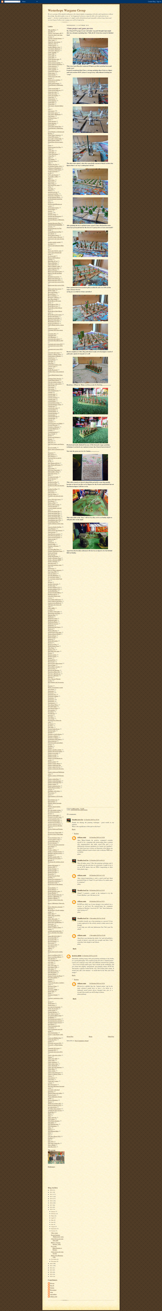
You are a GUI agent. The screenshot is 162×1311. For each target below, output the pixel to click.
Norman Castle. (52, 730)
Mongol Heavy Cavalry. (54, 667)
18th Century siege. (53, 112)
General (50, 540)
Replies (76, 833)
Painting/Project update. (54, 787)
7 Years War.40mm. (53, 154)
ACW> (49, 187)
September (54, 1228)
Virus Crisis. (51, 1079)
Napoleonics (51, 699)
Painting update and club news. (56, 768)
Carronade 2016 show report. (55, 330)
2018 (51, 1207)
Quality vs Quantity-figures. (55, 851)
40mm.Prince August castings (55, 142)
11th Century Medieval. (54, 49)
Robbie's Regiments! (53, 865)
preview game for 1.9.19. (54, 824)
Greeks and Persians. (53, 556)
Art (49, 249)
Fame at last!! (51, 492)
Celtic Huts (50, 363)
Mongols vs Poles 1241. (54, 672)
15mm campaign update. (54, 62)
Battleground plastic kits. (54, 278)
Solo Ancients (51, 958)
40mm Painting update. (54, 140)
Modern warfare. (52, 655)
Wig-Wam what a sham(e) (54, 1108)
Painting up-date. (52, 756)
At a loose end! (52, 256)
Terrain (50, 1001)
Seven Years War (52, 938)
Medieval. (50, 639)
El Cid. (49, 480)
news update (51, 718)
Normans (50, 732)
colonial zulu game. (53, 408)
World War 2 (51, 1112)
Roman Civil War (52, 870)
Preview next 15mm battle (54, 832)
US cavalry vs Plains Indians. (55, 1045)
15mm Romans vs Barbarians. (55, 85)
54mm (49, 145)
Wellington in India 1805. (54, 1103)
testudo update (51, 1010)
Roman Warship (52, 893)
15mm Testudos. (52, 100)
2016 (51, 1203)
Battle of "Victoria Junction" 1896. (56, 1243)
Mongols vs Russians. (53, 675)
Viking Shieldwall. (52, 1065)
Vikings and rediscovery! (54, 1072)
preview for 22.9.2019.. (54, 822)
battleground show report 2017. (56, 282)
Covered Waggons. (53, 425)
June (52, 1222)
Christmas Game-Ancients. (54, 378)
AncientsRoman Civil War (54, 232)
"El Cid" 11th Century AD (54, 33)
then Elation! (51, 1024)
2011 (51, 1192)
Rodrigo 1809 (51, 867)
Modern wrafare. (52, 656)
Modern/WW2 (51, 660)
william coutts (53, 1296)
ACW (49, 178)
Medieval (50, 629)
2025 (51, 1274)
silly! (49, 950)
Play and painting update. (54, 810)
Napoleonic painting (53, 696)
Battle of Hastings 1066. (54, 266)
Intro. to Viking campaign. (55, 570)
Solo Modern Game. (53, 970)
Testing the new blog (53, 1008)
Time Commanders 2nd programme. (54, 1026)
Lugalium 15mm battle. (54, 611)
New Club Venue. (52, 706)
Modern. (50, 658)
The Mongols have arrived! (55, 1022)
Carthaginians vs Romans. (54, 356)
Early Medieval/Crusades (54, 465)
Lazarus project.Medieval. (54, 603)
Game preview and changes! (55, 530)
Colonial (50, 392)
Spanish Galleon (52, 974)
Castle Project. (51, 358)
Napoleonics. (51, 701)
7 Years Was (51, 156)
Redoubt (50, 860)
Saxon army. (51, 924)
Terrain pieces (51, 1005)
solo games (51, 963)
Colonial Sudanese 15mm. (54, 404)
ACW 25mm (51, 181)
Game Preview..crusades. (54, 534)
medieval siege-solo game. (54, 632)
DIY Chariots (51, 454)
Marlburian (51, 616)
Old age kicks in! (52, 741)
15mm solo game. (52, 93)
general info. (51, 542)
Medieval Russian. (52, 630)
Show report (51, 943)
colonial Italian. (52, 401)
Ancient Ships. (51, 209)
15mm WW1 (51, 102)
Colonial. (50, 420)
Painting (50, 748)
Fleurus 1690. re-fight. (53, 504)
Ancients (50, 213)
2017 (51, 1205)
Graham (52, 1288)
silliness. (50, 948)
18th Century (51, 111)
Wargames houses (52, 1084)
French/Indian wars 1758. (54, 520)
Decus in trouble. (52, 447)
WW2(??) (50, 1129)
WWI (49, 1133)
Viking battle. (51, 1060)
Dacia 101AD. (51, 434)
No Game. (50, 725)
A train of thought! (53, 171)
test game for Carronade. (54, 1007)
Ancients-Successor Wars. (54, 223)
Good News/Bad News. (54, 549)
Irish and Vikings (52, 573)
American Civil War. (53, 194)
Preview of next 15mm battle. (55, 834)
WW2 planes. (51, 1119)
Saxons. (50, 929)
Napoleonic (51, 692)
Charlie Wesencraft (53, 370)
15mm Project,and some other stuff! (57, 1239)
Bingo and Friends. (53, 292)
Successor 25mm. (52, 986)
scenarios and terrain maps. (55, 931)
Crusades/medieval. (53, 432)
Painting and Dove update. (54, 749)
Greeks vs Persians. (53, 561)
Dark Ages (50, 440)
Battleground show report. (54, 289)
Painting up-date (52, 755)
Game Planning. (52, 528)
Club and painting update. (54, 382)
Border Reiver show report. (55, 314)
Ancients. (50, 226)
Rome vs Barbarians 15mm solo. (56, 903)
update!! (50, 1041)
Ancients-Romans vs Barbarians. (56, 219)
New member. (51, 710)
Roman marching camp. (54, 891)
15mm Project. (51, 81)
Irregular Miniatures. (53, 575)
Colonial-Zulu (51, 415)
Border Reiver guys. (53, 306)
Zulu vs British (51, 1145)
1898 (49, 109)
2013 (51, 1196)
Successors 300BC (52, 989)
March (53, 1216)
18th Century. (51, 116)
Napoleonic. (51, 698)
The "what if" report (53, 1014)
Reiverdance (53, 1290)
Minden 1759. (51, 649)
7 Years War (51, 150)
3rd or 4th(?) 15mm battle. (55, 138)
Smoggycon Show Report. (54, 957)
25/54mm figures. (52, 118)
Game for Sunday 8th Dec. (55, 527)
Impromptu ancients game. (55, 565)
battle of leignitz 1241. (54, 268)
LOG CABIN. (51, 608)
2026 (51, 1276)
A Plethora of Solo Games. (54, 169)
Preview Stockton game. (54, 837)
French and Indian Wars (54, 515)
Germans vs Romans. (53, 546)
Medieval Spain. (52, 636)
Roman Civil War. (52, 872)
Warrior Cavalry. (52, 1095)
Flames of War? (52, 503)
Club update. (51, 389)
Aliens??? (50, 190)
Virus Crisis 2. (51, 1077)
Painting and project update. (55, 751)
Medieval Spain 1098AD (54, 634)
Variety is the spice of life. (54, 1055)
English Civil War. (52, 489)
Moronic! (50, 686)
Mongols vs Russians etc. (54, 673)
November (54, 1259)
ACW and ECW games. (54, 185)
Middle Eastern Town (53, 646)
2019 (51, 1209)
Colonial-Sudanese (52, 413)
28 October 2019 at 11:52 (97, 875)
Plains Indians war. (52, 799)
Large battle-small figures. (54, 599)
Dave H (52, 1285)
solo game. (50, 962)
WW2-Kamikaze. (52, 1126)
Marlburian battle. (52, 620)
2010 (51, 1190)
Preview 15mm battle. (53, 815)
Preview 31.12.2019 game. (55, 817)
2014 (51, 1198)
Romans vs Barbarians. (54, 896)
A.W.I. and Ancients (53, 175)
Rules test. (50, 908)
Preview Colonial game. (54, 820)
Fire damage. (51, 501)
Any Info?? (51, 244)
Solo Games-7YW (52, 967)
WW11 (50, 1114)
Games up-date (52, 539)
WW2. (49, 1128)
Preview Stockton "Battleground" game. (57, 1236)
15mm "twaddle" (52, 52)
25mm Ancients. (52, 123)
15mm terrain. (51, 99)
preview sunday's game (54, 839)
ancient (50, 202)
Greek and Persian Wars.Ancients (52, 553)
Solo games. (51, 969)
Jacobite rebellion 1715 (54, 587)
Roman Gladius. (52, 887)
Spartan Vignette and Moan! (55, 976)
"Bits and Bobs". (52, 30)
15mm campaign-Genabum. (55, 64)
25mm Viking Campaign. (54, 135)
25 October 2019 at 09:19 (97, 860)
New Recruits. (51, 713)
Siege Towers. (51, 946)
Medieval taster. (52, 637)
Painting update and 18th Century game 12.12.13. (54, 766)
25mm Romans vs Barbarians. (55, 128)
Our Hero (50, 746)
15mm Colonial (52, 68)
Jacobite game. (51, 585)
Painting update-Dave (53, 779)
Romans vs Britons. (53, 898)
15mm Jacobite (52, 74)
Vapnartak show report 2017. (55, 1052)
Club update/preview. (53, 390)
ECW (49, 466)
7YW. (49, 163)
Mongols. (50, 677)
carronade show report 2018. (55, 345)
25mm (49, 119)
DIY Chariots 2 (52, 456)
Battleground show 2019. (54, 280)
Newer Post (70, 1036)
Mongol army (51, 661)
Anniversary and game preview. (56, 238)
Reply (74, 829)
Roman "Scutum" (52, 869)
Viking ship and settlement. (55, 1067)
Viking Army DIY (52, 1058)
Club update (51, 387)
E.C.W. (50, 461)
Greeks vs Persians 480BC (54, 560)
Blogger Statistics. (52, 295)
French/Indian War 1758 (54, 518)
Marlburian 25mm (52, 618)
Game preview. (52, 532)
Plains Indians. (51, 801)
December (54, 1261)
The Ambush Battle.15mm (54, 1015)
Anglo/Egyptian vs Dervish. (55, 237)
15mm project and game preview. (79, 809)
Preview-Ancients (52, 843)
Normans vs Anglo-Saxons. (55, 734)
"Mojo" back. (51, 40)
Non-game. (51, 727)
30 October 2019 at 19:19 (97, 890)
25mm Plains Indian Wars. (54, 126)
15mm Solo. (51, 97)
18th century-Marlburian (54, 114)
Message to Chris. (52, 644)
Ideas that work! (52, 563)
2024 (51, 1272)
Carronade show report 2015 (55, 344)
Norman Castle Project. (54, 729)
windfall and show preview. (55, 1110)
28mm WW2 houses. (53, 137)
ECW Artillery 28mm (53, 471)
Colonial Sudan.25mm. (54, 402)
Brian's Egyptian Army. (54, 320)
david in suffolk (76, 956)
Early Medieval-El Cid (53, 463)
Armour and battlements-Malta (56, 245)
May (52, 1220)
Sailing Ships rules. (53, 919)
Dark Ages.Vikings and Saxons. (56, 444)
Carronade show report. (54, 352)
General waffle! (52, 544)
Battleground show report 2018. (56, 285)
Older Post (111, 1036)
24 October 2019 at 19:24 (97, 983)
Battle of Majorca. (52, 269)
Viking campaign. (52, 1062)
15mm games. (51, 73)
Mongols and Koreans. (54, 670)
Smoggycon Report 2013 (54, 955)
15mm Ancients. (52, 61)
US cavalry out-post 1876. (54, 1043)
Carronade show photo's (54, 339)
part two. (50, 789)
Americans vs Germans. (54, 195)
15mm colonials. (52, 69)
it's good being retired (53, 577)
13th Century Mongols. (54, 50)
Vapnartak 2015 (52, 1050)
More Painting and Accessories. (56, 682)
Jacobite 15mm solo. (53, 584)
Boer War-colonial (52, 299)
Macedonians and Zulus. (54, 613)
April (52, 1218)
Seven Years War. (52, 939)
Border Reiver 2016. (53, 304)
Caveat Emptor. (52, 359)
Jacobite (50, 582)
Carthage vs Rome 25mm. (54, 354)
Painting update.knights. (54, 786)
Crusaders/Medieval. (53, 428)
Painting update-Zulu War (54, 782)
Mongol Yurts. (51, 668)
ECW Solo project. (53, 473)
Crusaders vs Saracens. (53, 427)
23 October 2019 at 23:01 (89, 956)
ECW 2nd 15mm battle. (54, 470)
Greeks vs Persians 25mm (54, 558)
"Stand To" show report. (54, 42)
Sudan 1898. (51, 991)
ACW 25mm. (51, 183)
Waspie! (50, 1102)
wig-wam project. (52, 1107)
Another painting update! (54, 242)
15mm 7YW (51, 54)
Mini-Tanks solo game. (54, 651)
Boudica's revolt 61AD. (54, 318)
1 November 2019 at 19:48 (97, 935)
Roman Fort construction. (54, 881)
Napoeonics (51, 691)
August (53, 1226)
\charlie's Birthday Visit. (54, 47)
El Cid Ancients (52, 478)
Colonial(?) (51, 421)
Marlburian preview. (53, 623)
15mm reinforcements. (54, 83)
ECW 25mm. (51, 468)
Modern (50, 653)
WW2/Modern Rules (53, 1131)
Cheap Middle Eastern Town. (55, 375)
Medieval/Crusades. (53, 641)
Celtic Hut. (50, 361)
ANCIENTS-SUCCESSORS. (55, 225)
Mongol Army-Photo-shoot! (55, 663)
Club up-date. (51, 385)
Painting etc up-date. (53, 753)
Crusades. (50, 430)
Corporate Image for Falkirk (55, 423)
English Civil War (52, 482)
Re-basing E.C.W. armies (54, 858)
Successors (50, 988)
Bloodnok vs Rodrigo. (53, 297)
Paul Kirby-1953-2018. (54, 791)
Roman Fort (51, 874)
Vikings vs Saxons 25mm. (54, 1074)
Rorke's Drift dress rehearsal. (55, 907)
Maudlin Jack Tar (77, 819)
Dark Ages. (51, 442)
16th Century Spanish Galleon (55, 106)
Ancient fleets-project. (53, 207)
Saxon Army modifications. (55, 922)
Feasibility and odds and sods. (55, 496)
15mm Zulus (51, 104)
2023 (51, 1270)
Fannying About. (52, 494)
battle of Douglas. (52, 264)
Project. (50, 848)
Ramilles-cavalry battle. (54, 856)
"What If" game (52, 43)
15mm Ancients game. (53, 59)
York (49, 1134)
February (53, 1213)
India (49, 566)
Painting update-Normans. (54, 781)
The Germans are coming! (54, 1019)
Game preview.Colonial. (54, 537)
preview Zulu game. (53, 841)
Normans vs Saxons (53, 736)
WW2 (49, 1115)
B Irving (52, 1283)
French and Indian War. (54, 513)
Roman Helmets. (52, 889)
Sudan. (49, 993)
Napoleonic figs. (52, 694)
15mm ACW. (51, 57)
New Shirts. (51, 717)
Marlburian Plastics (53, 622)
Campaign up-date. (53, 328)
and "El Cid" (51, 233)
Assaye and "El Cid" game (54, 251)
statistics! (50, 979)
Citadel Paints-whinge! (53, 380)
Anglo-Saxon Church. (53, 235)
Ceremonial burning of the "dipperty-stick (54, 365)
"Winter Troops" (52, 45)
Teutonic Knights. (52, 1012)
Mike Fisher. (51, 648)
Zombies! (50, 1138)
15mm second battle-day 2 (54, 90)
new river (50, 715)
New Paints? (51, 711)
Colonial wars (51, 406)
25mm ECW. (51, 124)
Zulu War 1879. (52, 1146)
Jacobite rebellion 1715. (54, 589)
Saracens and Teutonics (54, 920)
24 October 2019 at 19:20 (97, 837)
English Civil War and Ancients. (56, 485)
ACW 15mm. (51, 180)
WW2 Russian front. (53, 1124)
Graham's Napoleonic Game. (55, 551)
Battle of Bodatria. (52, 263)
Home (90, 1036)
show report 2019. (52, 944)
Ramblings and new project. (55, 853)
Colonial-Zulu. (51, 418)
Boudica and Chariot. (53, 316)
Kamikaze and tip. (52, 594)
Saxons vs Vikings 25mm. (54, 927)
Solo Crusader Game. (53, 960)
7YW (49, 157)
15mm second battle (53, 88)
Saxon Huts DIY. (52, 926)
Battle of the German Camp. (55, 271)
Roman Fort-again (52, 882)
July (52, 1224)
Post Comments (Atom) (82, 1041)
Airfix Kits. (51, 188)
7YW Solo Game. (52, 161)
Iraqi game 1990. (52, 572)
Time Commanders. (53, 1032)
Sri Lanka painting (52, 977)
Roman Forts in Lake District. (55, 884)
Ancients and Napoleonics (54, 216)
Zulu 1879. (51, 1141)
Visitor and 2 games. (53, 1081)
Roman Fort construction (54, 879)
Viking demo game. (53, 1064)
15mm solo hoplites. (53, 95)
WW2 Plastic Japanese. (54, 1121)
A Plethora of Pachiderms (54, 168)
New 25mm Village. (53, 705)
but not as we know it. (53, 323)
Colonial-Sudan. (52, 411)
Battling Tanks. (52, 290)
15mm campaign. (52, 66)
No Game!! (51, 724)
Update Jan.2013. (52, 1039)
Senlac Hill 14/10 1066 (54, 936)
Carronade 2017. (52, 333)
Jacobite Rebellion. (53, 591)
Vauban (50, 1057)
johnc (51, 1292)
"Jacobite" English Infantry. (55, 38)
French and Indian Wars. (54, 516)
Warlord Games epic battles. (55, 1093)
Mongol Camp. (52, 665)
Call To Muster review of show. (56, 325)
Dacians (50, 435)
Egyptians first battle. (53, 477)
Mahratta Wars (51, 615)
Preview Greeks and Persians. (55, 829)
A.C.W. (50, 173)
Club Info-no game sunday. (55, 383)
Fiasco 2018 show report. (54, 499)
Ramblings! (51, 855)
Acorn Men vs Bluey (53, 176)
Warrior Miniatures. (53, 1100)
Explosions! (51, 490)
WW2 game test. (52, 1117)
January (53, 1211)
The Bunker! (51, 1017)
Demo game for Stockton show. (56, 449)
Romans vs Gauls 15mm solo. (55, 900)
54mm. (50, 149)
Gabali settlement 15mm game (55, 523)
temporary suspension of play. (55, 998)
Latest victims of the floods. (55, 601)
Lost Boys (50, 610)
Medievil (50, 642)
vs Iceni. (50, 1083)
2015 (51, 1201)
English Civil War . (53, 484)
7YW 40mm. (51, 159)
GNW (49, 547)
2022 (51, 1268)
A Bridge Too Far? (52, 164)
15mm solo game (52, 92)
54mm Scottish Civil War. (54, 147)
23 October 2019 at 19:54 (91, 820)
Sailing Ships (51, 913)
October (53, 1231)
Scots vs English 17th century (55, 932)
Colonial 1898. (52, 395)
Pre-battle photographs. (54, 812)
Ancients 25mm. (52, 214)
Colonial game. (52, 399)
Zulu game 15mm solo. (54, 1143)
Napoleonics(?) (52, 703)
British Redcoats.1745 (53, 321)
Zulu (49, 1140)
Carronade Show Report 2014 (55, 340)
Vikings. (50, 1076)
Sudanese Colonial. (53, 995)
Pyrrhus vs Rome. (52, 850)
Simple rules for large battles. (55, 951)
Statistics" (50, 981)
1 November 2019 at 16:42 (97, 918)
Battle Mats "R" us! (53, 261)
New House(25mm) (53, 708)
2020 (51, 1263)
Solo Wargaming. (52, 972)
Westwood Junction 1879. (54, 1105)
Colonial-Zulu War (53, 416)
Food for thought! (52, 506)
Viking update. (52, 1071)
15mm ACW (51, 55)
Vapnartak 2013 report (54, 1048)
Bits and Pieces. (52, 294)
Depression (51, 453)
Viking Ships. (51, 1069)
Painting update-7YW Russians (56, 775)
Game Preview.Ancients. (54, 535)
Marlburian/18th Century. (54, 627)
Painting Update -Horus (54, 763)
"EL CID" (50, 31)
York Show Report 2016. (54, 1136)
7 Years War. (51, 152)
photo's (50, 794)
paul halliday (53, 1294)
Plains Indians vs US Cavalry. (55, 796)
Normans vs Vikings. (53, 737)
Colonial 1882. (52, 394)
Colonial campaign (53, 397)
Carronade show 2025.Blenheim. (52, 336)
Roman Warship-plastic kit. (55, 894)
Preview (50, 813)
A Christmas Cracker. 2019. (55, 166)
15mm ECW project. (53, 71)
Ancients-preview (52, 218)
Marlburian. (51, 625)
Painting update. (52, 784)
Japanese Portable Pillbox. (54, 592)
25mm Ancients (52, 121)
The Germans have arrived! (55, 1020)
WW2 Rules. (51, 1122)
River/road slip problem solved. (56, 862)
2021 (51, 1265)
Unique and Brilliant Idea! (54, 1038)
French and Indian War (54, 511)
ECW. (49, 475)
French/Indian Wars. (53, 522)
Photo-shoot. (51, 793)
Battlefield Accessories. (54, 276)
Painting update (52, 761)
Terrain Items (51, 1003)
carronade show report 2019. (55, 349)
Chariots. (50, 368)
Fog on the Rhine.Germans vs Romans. (56, 1247)
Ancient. (50, 211)
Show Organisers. (52, 941)
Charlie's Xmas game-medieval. (56, 371)
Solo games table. (52, 965)
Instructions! (51, 568)
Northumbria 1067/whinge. (55, 739)
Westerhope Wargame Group (67, 10)
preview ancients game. (54, 818)
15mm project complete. (54, 80)
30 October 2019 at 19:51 (97, 901)
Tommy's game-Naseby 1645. (55, 1034)
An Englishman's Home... (54, 197)
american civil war (52, 192)
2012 (51, 1194)
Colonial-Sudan (52, 409)
